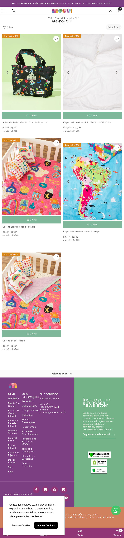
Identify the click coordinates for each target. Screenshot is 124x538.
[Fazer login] (110, 10)
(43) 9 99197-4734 (49, 406)
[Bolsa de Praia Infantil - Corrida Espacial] (31, 72)
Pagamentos (29, 426)
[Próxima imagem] (56, 72)
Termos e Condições (28, 450)
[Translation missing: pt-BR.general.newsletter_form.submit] (113, 435)
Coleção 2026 (29, 405)
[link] (80, 533)
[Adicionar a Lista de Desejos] (56, 39)
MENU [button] (11, 394)
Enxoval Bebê (12, 439)
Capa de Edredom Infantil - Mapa (81, 231)
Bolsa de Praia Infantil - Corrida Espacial (24, 122)
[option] (62, 3)
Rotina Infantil (12, 446)
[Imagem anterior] (7, 72)
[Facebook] (36, 489)
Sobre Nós (28, 401)
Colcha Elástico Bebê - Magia (18, 226)
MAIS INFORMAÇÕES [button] (30, 395)
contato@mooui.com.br (53, 412)
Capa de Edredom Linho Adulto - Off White (87, 122)
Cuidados (27, 415)
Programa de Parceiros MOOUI (29, 441)
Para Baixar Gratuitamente (30, 433)
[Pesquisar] (13, 10)
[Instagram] (45, 489)
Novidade (13, 398)
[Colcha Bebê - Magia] (31, 291)
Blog (10, 471)
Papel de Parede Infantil (13, 423)
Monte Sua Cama (14, 404)
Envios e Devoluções (28, 421)
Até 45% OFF (73, 18)
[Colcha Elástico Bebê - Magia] (31, 176)
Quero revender (27, 465)
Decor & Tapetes (12, 432)
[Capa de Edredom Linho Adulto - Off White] (92, 72)
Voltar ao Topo (59, 373)
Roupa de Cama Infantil (13, 413)
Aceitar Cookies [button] (46, 525)
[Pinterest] (54, 489)
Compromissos (30, 410)
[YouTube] (66, 497)
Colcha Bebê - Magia (14, 340)
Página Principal (55, 18)
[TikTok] (63, 489)
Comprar (31, 115)
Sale (10, 467)
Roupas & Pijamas (13, 454)
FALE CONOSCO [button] (49, 394)
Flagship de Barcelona (28, 457)
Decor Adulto (12, 461)
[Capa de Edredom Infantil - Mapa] (92, 181)
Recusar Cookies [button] (21, 525)
